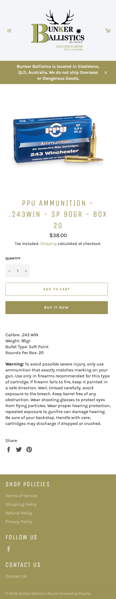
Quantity (13, 258)
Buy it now (56, 307)
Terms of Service (21, 495)
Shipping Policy (21, 504)
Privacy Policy (18, 521)
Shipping (48, 243)
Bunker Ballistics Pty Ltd (38, 593)
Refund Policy (18, 512)
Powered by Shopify (75, 593)
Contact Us (16, 576)
